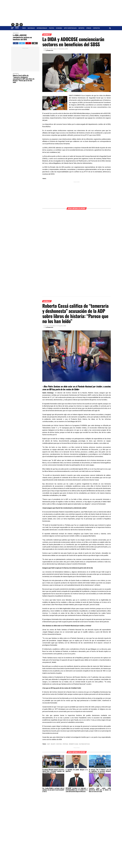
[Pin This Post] (28, 43)
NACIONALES (31, 28)
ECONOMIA (59, 28)
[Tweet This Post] (22, 43)
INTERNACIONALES (42, 28)
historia (59, 744)
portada (65, 744)
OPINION (88, 28)
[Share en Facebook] (15, 43)
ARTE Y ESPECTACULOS (70, 28)
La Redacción (49, 50)
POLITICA (51, 28)
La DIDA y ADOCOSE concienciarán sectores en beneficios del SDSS (22, 37)
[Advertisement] (61, 11)
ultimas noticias (85, 744)
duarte (53, 744)
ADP (49, 744)
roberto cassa (74, 744)
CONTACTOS (96, 28)
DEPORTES (81, 28)
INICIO (24, 28)
